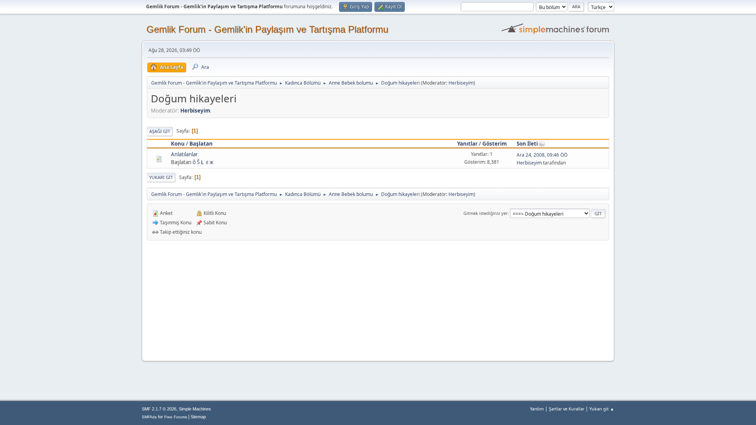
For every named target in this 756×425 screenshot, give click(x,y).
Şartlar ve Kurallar (566, 409)
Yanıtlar (467, 143)
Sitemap (198, 416)
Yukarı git (161, 177)
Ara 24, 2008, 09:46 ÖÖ (542, 155)
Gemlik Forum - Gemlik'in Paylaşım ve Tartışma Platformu (267, 29)
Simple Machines (195, 409)
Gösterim (494, 143)
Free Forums (175, 417)
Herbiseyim (461, 82)
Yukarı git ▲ (601, 409)
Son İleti (527, 143)
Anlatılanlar (184, 154)
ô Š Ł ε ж (203, 162)
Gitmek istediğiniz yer (485, 213)
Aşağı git (159, 131)
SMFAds (149, 417)
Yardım (537, 409)
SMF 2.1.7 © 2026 (159, 409)
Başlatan (201, 143)
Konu (178, 143)
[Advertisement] (378, 299)
